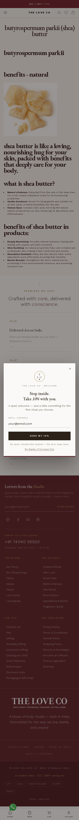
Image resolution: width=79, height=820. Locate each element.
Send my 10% (39, 436)
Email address (18, 418)
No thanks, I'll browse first (39, 449)
